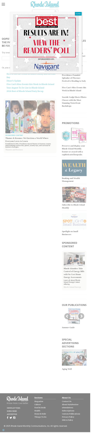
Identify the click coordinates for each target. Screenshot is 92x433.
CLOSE (78, 14)
